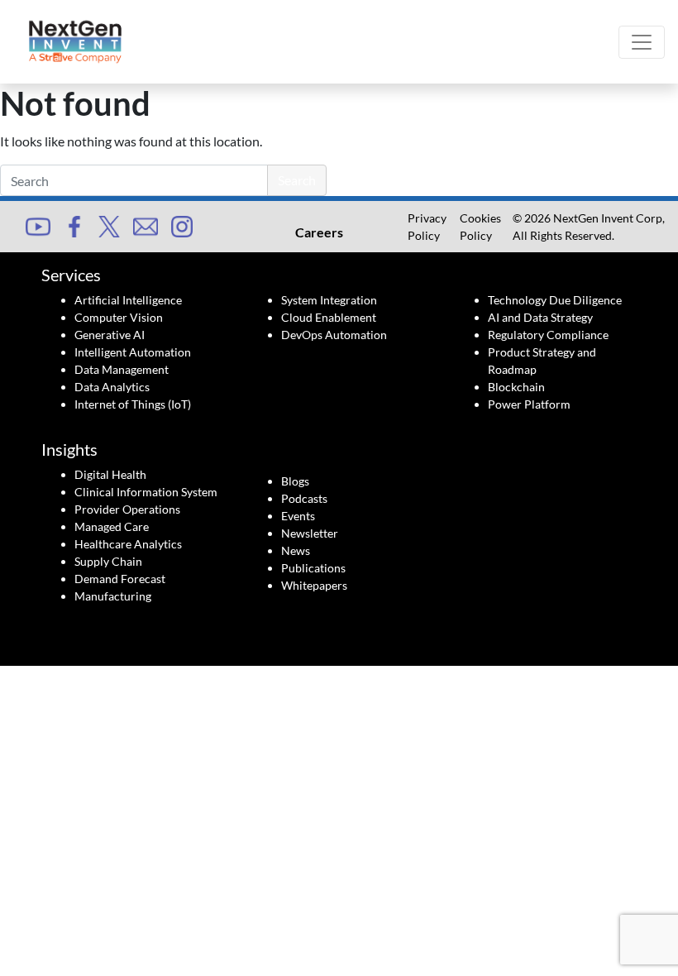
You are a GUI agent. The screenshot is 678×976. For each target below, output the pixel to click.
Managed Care (111, 526)
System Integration (329, 300)
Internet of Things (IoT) (132, 404)
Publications (313, 568)
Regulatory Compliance (548, 335)
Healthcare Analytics (128, 544)
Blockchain (516, 387)
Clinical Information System (145, 492)
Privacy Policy (427, 226)
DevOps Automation (334, 335)
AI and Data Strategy (540, 317)
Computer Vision (118, 317)
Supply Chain (108, 561)
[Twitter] (109, 225)
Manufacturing (112, 596)
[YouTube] (38, 224)
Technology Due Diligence (555, 300)
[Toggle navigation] (641, 42)
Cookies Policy (480, 226)
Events (298, 516)
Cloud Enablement (328, 317)
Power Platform (529, 404)
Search (297, 180)
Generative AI (109, 335)
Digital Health (110, 474)
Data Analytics (112, 387)
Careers (319, 232)
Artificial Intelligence (128, 300)
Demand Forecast (119, 579)
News (295, 550)
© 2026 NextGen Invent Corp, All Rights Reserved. (589, 226)
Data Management (121, 369)
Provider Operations (127, 509)
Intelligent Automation (132, 352)
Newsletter (309, 533)
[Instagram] (182, 225)
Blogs (295, 481)
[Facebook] (74, 225)
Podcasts (304, 498)
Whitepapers (314, 585)
